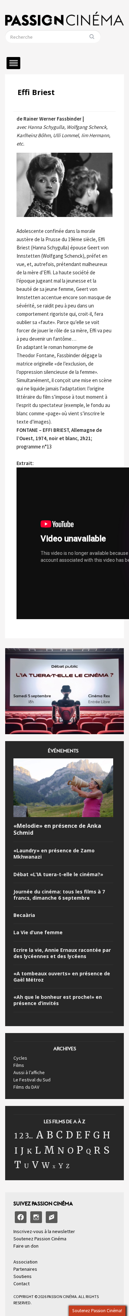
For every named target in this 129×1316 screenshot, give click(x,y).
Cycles (20, 1058)
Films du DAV (26, 1087)
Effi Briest (36, 92)
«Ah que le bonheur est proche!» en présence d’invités (57, 1000)
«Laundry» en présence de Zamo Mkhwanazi (54, 854)
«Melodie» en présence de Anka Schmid (57, 829)
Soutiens (22, 1276)
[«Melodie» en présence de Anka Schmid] (63, 789)
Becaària (24, 915)
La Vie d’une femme (38, 932)
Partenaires (25, 1269)
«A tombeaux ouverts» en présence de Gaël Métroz (61, 977)
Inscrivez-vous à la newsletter (44, 1231)
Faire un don (26, 1246)
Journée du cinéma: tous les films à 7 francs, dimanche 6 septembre (59, 895)
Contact (21, 1283)
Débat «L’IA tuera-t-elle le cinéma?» (58, 874)
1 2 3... (23, 1136)
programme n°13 (34, 446)
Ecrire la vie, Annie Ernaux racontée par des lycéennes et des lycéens (62, 953)
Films (18, 1065)
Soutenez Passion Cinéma (39, 1238)
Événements (63, 753)
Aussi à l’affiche (29, 1072)
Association (25, 1262)
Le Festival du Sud (32, 1080)
